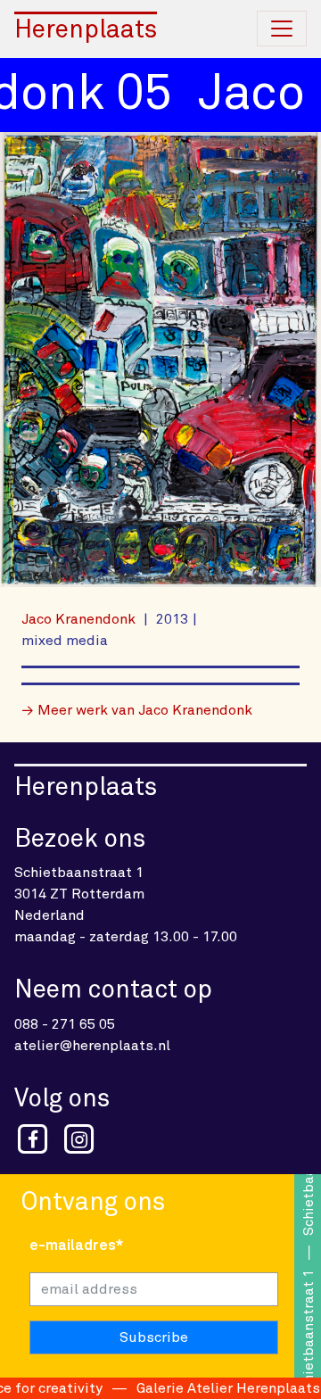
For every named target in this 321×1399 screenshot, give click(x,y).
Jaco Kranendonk (80, 619)
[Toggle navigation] (282, 28)
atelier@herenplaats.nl (92, 1046)
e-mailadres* (76, 1245)
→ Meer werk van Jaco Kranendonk (136, 710)
